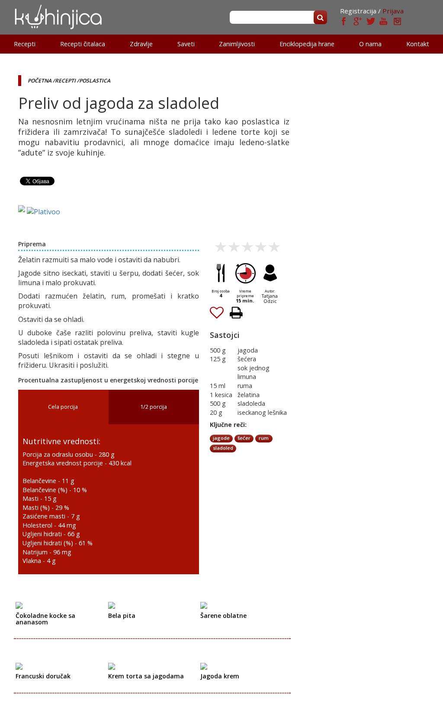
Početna (39, 80)
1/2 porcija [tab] (153, 406)
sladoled (223, 448)
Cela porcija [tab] (63, 406)
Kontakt (417, 44)
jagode (221, 438)
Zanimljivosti (237, 44)
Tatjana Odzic (270, 298)
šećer (244, 438)
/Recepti (64, 80)
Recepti (24, 44)
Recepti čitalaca (82, 44)
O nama (370, 44)
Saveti (186, 44)
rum (264, 438)
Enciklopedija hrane (306, 44)
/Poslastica (93, 80)
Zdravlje (141, 44)
